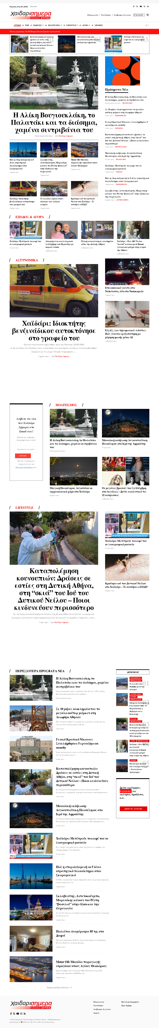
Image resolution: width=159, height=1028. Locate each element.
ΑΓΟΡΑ (132, 741)
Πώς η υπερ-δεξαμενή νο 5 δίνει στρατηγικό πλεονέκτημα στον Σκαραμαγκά (22, 164)
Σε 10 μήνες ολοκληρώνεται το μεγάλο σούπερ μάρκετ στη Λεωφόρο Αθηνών (124, 111)
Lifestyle (24, 507)
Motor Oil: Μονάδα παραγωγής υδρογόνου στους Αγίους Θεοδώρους (84, 162)
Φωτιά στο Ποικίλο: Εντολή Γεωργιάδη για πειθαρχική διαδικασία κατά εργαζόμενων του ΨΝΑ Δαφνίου (139, 730)
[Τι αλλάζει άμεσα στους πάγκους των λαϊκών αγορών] (53, 188)
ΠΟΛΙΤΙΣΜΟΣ (127, 103)
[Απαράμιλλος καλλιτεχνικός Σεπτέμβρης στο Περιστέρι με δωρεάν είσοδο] (62, 230)
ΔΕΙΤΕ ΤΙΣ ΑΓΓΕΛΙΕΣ (133, 808)
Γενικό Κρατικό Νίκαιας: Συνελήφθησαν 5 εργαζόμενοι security (126, 123)
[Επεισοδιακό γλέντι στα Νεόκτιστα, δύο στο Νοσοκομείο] (127, 271)
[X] (137, 6)
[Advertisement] (79, 381)
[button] (147, 15)
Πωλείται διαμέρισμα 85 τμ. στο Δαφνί (80, 933)
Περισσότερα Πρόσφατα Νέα (39, 671)
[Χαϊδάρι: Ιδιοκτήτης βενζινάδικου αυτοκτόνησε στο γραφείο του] (23, 188)
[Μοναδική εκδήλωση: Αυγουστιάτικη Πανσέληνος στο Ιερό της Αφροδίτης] (66, 44)
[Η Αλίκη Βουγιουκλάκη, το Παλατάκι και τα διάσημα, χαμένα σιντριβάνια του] (54, 83)
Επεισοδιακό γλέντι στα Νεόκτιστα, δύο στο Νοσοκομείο (124, 289)
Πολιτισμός (66, 405)
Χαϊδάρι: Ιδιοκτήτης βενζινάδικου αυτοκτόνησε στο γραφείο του (22, 201)
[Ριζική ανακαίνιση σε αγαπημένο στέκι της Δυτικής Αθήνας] (97, 230)
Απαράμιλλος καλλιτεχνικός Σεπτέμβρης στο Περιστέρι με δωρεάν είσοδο (60, 244)
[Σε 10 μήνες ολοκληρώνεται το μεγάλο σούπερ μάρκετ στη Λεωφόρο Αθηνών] (31, 718)
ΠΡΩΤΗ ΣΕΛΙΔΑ (121, 147)
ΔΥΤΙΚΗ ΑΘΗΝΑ (122, 200)
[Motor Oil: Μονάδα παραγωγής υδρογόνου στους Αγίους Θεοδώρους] (84, 150)
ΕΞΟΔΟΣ (119, 172)
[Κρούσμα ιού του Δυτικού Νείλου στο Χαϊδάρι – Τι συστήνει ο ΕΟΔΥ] (84, 188)
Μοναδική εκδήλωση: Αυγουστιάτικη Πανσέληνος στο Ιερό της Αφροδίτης (88, 39)
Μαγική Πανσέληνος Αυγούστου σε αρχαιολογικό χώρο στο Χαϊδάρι (71, 489)
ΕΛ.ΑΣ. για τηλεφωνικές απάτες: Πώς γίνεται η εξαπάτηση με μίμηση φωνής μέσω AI (125, 333)
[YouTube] (140, 6)
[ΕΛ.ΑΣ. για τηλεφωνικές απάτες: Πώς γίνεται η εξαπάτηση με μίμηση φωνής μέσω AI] (127, 314)
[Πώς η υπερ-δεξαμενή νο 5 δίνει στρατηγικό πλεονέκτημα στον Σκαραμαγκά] (23, 150)
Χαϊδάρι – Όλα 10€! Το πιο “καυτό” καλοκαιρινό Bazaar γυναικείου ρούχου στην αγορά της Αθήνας (131, 246)
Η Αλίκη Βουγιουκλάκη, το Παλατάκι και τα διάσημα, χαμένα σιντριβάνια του (54, 122)
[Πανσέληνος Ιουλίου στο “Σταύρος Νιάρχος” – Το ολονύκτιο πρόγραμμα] (122, 765)
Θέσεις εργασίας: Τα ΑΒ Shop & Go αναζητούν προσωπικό (35, 31)
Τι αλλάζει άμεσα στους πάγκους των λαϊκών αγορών (51, 201)
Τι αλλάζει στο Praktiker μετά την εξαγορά (137, 686)
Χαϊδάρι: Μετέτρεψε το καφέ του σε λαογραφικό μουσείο (134, 39)
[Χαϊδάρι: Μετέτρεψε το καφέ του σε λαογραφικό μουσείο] (113, 44)
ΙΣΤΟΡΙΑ (133, 697)
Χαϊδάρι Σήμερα (66, 136)
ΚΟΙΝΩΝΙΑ (119, 128)
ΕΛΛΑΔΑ (133, 719)
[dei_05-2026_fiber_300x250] (122, 70)
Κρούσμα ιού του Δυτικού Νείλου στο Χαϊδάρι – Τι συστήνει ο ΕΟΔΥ (83, 201)
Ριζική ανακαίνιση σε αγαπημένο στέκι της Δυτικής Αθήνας (97, 243)
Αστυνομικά (26, 260)
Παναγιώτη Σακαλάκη (46, 1022)
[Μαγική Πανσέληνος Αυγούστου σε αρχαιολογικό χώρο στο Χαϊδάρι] (73, 471)
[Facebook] (134, 6)
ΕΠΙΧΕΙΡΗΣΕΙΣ (120, 115)
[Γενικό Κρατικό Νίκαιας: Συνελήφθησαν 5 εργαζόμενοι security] (31, 749)
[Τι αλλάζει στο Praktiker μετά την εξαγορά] (122, 683)
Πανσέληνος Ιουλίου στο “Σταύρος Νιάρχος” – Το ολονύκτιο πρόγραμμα (139, 767)
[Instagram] (144, 6)
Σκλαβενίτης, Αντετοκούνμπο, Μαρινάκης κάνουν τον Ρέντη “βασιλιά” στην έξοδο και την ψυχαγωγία (53, 165)
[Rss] (148, 6)
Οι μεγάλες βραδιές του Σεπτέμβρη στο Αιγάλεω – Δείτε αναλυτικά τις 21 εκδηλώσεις (124, 491)
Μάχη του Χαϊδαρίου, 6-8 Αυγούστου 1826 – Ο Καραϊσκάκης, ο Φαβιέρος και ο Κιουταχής (139, 708)
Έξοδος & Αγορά (29, 217)
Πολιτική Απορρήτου (24, 467)
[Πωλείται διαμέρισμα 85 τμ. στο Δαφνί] (31, 939)
